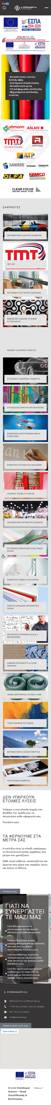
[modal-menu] (46, 7)
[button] (3, 556)
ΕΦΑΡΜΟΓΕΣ (11, 207)
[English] (4, 3)
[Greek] (7, 3)
